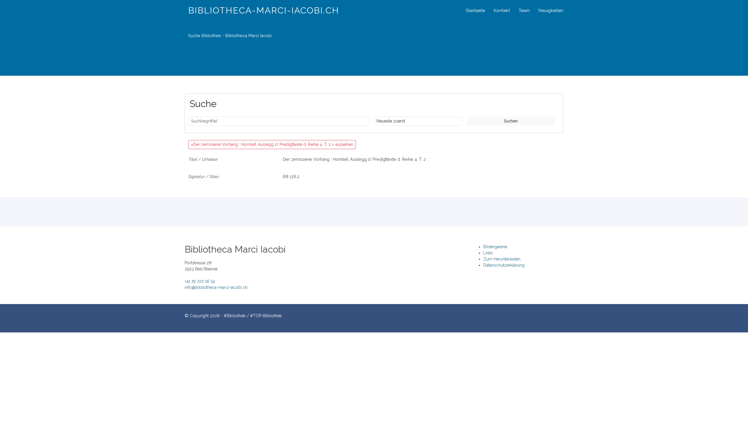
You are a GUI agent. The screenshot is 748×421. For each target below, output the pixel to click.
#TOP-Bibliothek (266, 315)
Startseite (475, 10)
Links (488, 253)
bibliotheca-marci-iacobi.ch (263, 10)
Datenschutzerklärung (503, 265)
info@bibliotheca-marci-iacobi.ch (216, 287)
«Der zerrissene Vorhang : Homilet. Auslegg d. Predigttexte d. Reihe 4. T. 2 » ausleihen (272, 144)
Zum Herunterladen (501, 259)
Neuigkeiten (551, 10)
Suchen (511, 121)
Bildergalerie (495, 246)
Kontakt (502, 10)
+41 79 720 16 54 (200, 281)
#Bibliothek (234, 315)
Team (524, 10)
